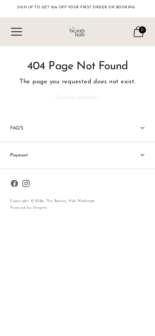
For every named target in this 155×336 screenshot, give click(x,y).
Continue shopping (77, 96)
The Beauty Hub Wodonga (70, 201)
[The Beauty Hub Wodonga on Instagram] (26, 185)
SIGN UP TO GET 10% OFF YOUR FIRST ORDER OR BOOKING (76, 7)
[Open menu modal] (16, 32)
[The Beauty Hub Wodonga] (77, 32)
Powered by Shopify (29, 208)
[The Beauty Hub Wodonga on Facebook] (14, 185)
